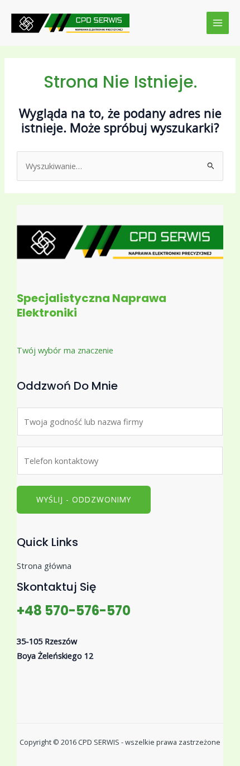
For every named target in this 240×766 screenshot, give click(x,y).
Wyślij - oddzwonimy (83, 499)
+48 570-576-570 (74, 610)
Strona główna (44, 565)
